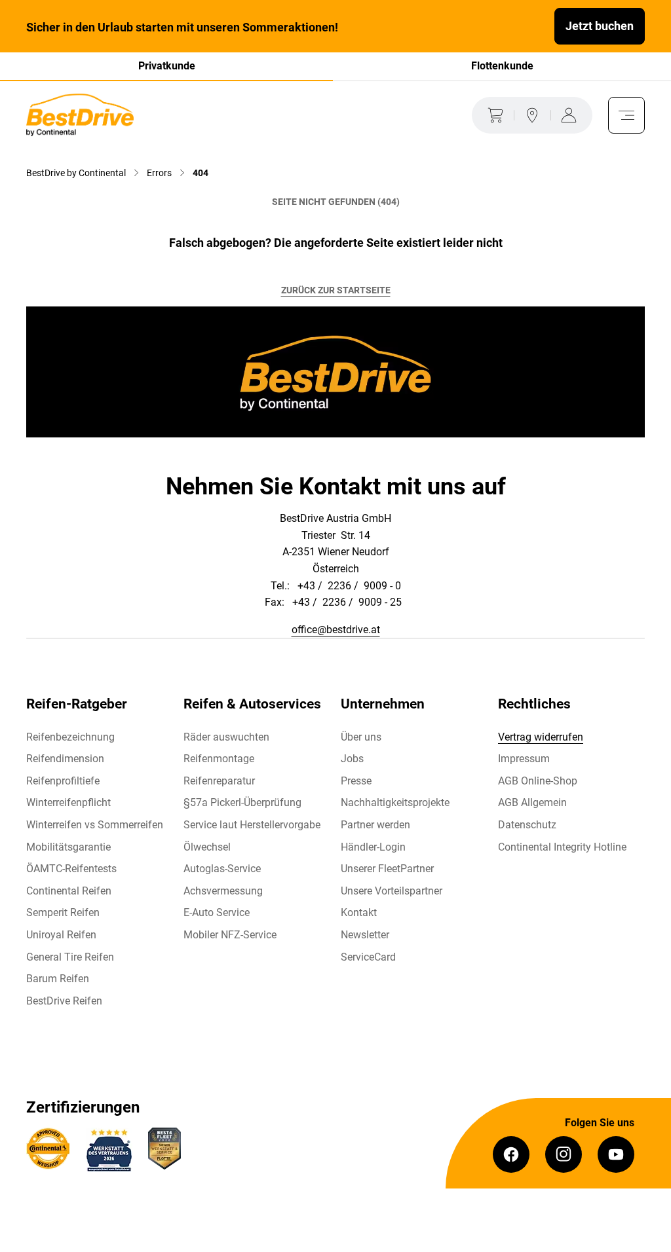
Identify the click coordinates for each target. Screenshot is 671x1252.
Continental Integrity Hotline (562, 847)
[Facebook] (511, 1154)
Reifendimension (65, 758)
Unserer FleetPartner (387, 868)
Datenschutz (527, 825)
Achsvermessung (223, 891)
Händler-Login (373, 847)
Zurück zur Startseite (336, 290)
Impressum (524, 758)
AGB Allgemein (532, 802)
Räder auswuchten (226, 737)
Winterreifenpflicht (68, 802)
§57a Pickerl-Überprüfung (242, 802)
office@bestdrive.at (336, 629)
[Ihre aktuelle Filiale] (532, 115)
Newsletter (365, 935)
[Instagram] (563, 1154)
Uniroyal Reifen (61, 935)
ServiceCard (368, 957)
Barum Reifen (57, 978)
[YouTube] (616, 1154)
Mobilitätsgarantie (68, 847)
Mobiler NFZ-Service (230, 935)
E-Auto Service (216, 912)
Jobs (352, 758)
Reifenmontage (218, 758)
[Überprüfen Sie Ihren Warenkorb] (493, 115)
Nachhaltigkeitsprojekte (395, 802)
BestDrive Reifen (64, 1001)
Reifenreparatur (219, 781)
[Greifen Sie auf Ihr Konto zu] (571, 115)
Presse (356, 781)
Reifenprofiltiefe (63, 781)
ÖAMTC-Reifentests (71, 868)
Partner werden (375, 825)
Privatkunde (166, 66)
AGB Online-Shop (537, 781)
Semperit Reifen (63, 912)
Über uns (361, 737)
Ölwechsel (207, 847)
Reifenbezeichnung (70, 737)
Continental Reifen (68, 891)
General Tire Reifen (70, 957)
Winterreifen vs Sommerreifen (94, 825)
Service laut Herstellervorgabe (251, 825)
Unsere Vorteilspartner (391, 891)
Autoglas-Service (222, 868)
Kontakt (359, 912)
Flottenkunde (502, 66)
